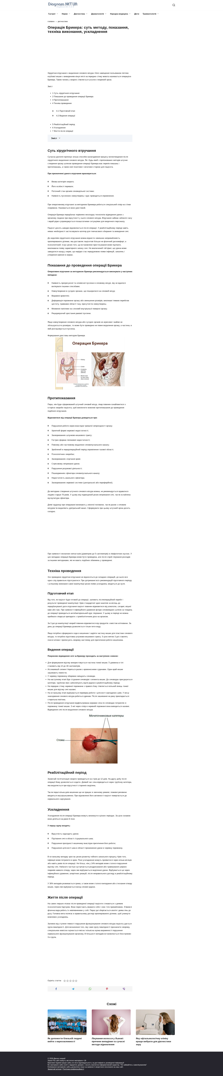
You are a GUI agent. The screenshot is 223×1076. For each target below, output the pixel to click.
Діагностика (79, 14)
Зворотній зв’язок (54, 1069)
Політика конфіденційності (73, 1069)
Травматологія (149, 14)
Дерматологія (97, 14)
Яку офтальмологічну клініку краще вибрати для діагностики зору (153, 1041)
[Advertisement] (90, 52)
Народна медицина (119, 14)
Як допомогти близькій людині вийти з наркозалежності (65, 1040)
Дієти (136, 14)
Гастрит (52, 14)
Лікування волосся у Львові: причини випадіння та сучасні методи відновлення (108, 1041)
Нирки (65, 14)
